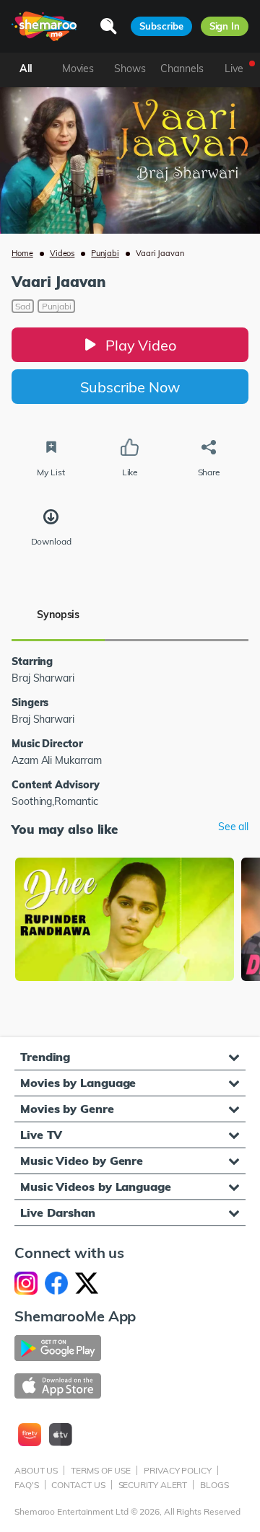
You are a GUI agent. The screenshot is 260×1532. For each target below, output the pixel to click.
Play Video (140, 345)
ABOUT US (36, 1470)
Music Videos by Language (95, 1186)
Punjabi (105, 253)
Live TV (41, 1134)
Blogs (214, 1484)
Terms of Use (101, 1470)
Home (22, 253)
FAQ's (26, 1484)
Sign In (224, 26)
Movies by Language (78, 1082)
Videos (62, 253)
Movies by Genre (67, 1108)
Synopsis (58, 614)
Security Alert (153, 1484)
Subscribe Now (130, 387)
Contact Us (78, 1484)
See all (233, 827)
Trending (45, 1056)
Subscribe (161, 26)
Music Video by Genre (81, 1160)
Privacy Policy (178, 1470)
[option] (124, 921)
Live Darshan (57, 1212)
